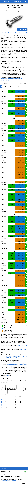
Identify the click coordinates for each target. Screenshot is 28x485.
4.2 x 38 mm (3, 199)
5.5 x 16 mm (3, 255)
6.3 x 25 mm (3, 300)
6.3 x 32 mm (3, 302)
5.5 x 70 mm (3, 278)
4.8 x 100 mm (4, 248)
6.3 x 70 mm (3, 314)
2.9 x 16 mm (3, 103)
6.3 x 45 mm (3, 307)
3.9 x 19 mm (3, 157)
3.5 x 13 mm (3, 125)
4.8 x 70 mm (3, 241)
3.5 (1, 399)
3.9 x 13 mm (3, 152)
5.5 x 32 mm (3, 265)
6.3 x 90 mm (3, 319)
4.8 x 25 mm (3, 226)
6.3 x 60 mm (3, 312)
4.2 (1, 402)
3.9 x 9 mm (3, 150)
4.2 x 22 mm (3, 192)
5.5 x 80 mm (3, 280)
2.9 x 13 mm (3, 101)
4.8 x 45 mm (3, 233)
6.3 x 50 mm (3, 309)
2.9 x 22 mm (3, 108)
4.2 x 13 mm (3, 184)
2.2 (1, 396)
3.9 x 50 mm (3, 172)
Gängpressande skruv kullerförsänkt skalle (18, 1)
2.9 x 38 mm (3, 115)
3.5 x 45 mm (3, 142)
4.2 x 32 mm (3, 197)
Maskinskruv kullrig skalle (15, 357)
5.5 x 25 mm (3, 263)
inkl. (8, 375)
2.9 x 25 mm (3, 111)
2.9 (1, 398)
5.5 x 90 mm (3, 282)
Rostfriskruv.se (5, 1)
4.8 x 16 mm (3, 219)
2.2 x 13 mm (3, 91)
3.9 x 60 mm (3, 174)
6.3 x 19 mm (3, 295)
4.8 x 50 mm (3, 236)
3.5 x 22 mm (3, 133)
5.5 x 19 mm (3, 258)
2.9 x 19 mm (3, 106)
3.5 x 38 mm (3, 140)
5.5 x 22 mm (3, 260)
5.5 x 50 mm (3, 273)
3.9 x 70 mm (3, 177)
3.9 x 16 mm (3, 155)
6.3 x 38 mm (3, 305)
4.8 (1, 404)
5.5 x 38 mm (3, 268)
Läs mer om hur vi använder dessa (8, 480)
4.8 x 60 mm (3, 238)
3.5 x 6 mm (3, 120)
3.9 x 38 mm (3, 167)
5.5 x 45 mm (3, 270)
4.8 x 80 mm (3, 243)
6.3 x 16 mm (3, 292)
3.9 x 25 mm (3, 162)
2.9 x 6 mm (3, 96)
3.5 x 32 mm (3, 138)
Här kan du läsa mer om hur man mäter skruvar (17, 364)
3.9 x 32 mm (3, 165)
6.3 (1, 407)
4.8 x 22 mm (3, 224)
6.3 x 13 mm (3, 290)
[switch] (25, 471)
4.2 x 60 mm (3, 206)
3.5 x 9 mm (3, 123)
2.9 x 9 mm (3, 98)
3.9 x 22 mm (3, 160)
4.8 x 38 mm (3, 231)
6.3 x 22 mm (3, 297)
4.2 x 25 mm (3, 194)
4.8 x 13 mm (3, 216)
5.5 (1, 405)
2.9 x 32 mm (3, 113)
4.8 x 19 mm (3, 221)
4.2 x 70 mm (3, 209)
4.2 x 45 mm (3, 201)
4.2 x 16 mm (3, 187)
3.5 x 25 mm (3, 135)
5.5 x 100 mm (4, 285)
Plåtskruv (10, 1)
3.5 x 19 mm (3, 130)
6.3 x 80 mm (3, 317)
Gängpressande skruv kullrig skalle (17, 350)
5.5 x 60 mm (3, 275)
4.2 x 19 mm (3, 189)
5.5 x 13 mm (3, 253)
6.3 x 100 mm (4, 322)
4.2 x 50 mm (3, 204)
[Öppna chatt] (24, 2)
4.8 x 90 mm (3, 246)
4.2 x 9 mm (3, 182)
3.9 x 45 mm (3, 169)
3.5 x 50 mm (3, 145)
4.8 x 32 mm (3, 228)
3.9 (1, 401)
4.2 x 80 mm (3, 211)
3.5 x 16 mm (3, 128)
